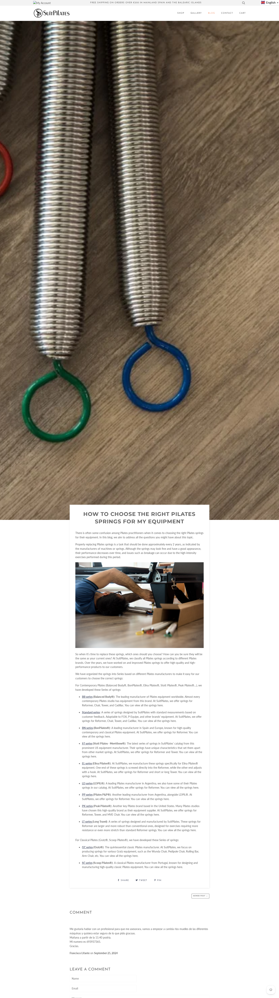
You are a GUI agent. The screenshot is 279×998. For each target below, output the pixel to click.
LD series (87, 783)
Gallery (196, 13)
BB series (87, 696)
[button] (269, 2)
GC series (87, 847)
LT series (87, 821)
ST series (87, 743)
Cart (242, 13)
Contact (227, 13)
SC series (87, 862)
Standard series (91, 712)
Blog (211, 13)
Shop (180, 13)
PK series (87, 806)
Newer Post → (200, 896)
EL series (87, 763)
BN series (87, 727)
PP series (87, 794)
